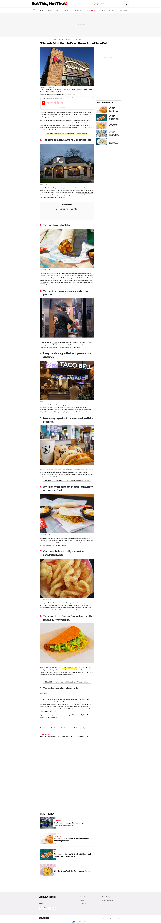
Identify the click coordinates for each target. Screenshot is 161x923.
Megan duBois (60, 94)
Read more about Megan (80, 728)
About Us (82, 896)
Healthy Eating (53, 10)
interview (53, 405)
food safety (54, 736)
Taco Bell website (63, 278)
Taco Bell (59, 112)
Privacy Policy (106, 896)
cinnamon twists (57, 603)
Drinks (111, 10)
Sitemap (82, 900)
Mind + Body (123, 10)
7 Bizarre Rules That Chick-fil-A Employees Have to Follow (71, 480)
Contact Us (83, 903)
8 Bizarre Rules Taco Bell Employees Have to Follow (71, 134)
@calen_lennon (61, 470)
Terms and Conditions (108, 900)
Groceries (66, 10)
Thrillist (54, 342)
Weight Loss (78, 10)
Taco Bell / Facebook (45, 599)
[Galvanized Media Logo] (44, 918)
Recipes (102, 10)
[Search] (125, 4)
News (42, 10)
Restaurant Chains (68, 736)
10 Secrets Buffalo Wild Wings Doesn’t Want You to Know (71, 682)
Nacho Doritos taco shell (69, 667)
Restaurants (91, 10)
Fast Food (44, 736)
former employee (56, 273)
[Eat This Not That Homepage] (49, 4)
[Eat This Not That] (67, 204)
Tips (87, 736)
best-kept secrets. (57, 130)
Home (41, 40)
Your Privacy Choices (82, 922)
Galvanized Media (79, 918)
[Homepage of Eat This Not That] (47, 897)
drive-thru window (86, 112)
